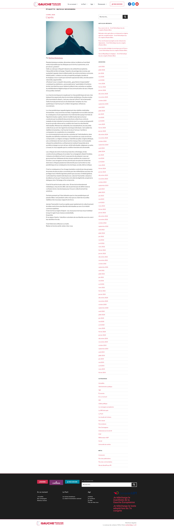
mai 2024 (101, 158)
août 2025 (102, 107)
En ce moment (72, 4)
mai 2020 (101, 321)
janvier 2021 (102, 294)
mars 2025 (102, 124)
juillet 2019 (102, 355)
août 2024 (102, 148)
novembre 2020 (103, 301)
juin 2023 (101, 195)
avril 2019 (101, 365)
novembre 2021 (103, 260)
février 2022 (102, 250)
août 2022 (101, 229)
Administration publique (105, 386)
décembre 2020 (103, 297)
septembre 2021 (103, 267)
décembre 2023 (103, 175)
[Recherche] (125, 17)
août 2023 (102, 189)
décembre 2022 (103, 216)
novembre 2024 (103, 138)
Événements (101, 4)
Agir (92, 4)
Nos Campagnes (103, 427)
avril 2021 (101, 284)
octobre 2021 (102, 263)
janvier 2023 (102, 212)
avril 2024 (101, 161)
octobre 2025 (102, 100)
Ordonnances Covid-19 (105, 431)
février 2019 (102, 372)
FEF (100, 400)
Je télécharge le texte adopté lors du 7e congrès (124, 508)
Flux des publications (105, 458)
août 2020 (102, 311)
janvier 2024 (102, 172)
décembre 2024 (103, 134)
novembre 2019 (103, 342)
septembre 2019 (103, 348)
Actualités (101, 383)
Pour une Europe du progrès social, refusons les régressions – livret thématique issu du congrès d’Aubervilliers (112, 43)
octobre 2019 (102, 345)
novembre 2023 (103, 178)
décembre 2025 (103, 93)
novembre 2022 (103, 219)
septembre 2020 (103, 308)
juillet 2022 (102, 233)
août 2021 (101, 270)
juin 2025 (101, 114)
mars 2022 (102, 246)
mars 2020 (102, 328)
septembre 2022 (103, 226)
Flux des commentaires (105, 462)
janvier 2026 (102, 90)
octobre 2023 (102, 182)
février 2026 (102, 87)
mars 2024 (102, 165)
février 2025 (102, 127)
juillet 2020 (102, 314)
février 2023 (102, 209)
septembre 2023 (103, 185)
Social (100, 441)
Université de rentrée (105, 444)
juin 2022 (101, 236)
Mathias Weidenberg (56, 58)
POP (100, 434)
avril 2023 (101, 202)
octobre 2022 (102, 223)
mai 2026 (101, 76)
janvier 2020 (102, 335)
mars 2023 (102, 206)
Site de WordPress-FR (105, 465)
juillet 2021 (102, 274)
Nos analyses (102, 424)
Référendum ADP (104, 437)
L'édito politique (103, 403)
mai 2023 (101, 199)
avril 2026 (101, 80)
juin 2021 (101, 277)
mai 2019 (101, 362)
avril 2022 (101, 243)
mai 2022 (101, 240)
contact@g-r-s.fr (130, 525)
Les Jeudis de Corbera (105, 417)
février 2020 (102, 331)
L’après (50, 17)
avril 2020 (101, 325)
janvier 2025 (102, 131)
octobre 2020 (103, 304)
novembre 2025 (103, 97)
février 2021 (102, 291)
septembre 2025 (103, 104)
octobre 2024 (102, 141)
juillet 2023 (102, 192)
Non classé (102, 420)
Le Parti (83, 4)
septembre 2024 (103, 144)
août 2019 (101, 352)
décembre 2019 (103, 338)
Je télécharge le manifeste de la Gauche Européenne (124, 500)
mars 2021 (102, 287)
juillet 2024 (102, 151)
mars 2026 (102, 83)
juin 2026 (101, 73)
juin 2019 (101, 359)
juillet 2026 (102, 70)
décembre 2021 (103, 257)
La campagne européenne (106, 407)
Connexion (102, 455)
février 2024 (102, 168)
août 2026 (102, 66)
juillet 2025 (102, 110)
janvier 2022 (102, 253)
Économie (101, 393)
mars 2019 (102, 369)
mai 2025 (101, 117)
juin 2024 (101, 155)
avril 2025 (101, 121)
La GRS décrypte (103, 410)
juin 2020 (101, 318)
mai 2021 (101, 280)
